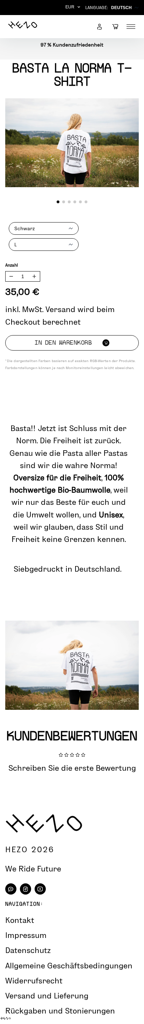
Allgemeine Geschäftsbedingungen (68, 965)
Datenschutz (28, 950)
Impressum (25, 935)
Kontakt (19, 920)
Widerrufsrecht (34, 980)
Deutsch (121, 7)
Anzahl (11, 265)
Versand (60, 309)
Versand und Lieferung (46, 995)
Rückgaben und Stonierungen (60, 1011)
